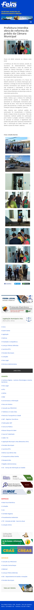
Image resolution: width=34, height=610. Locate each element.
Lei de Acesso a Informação (10, 400)
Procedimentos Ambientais (10, 517)
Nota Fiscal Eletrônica (8, 502)
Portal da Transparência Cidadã (11, 415)
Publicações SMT (7, 423)
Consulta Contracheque (9, 565)
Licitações (5, 356)
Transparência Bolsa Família (10, 456)
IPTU (3, 389)
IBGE (3, 397)
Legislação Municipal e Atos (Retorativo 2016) (15, 441)
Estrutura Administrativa (9, 364)
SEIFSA (4, 393)
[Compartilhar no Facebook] (8, 283)
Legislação (5, 334)
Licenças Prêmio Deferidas (10, 573)
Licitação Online (7, 525)
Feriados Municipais (8, 353)
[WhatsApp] (26, 283)
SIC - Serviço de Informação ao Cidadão (13, 467)
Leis (3, 510)
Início (3, 327)
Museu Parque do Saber (9, 430)
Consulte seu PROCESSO (9, 408)
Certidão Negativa (7, 514)
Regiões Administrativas (9, 464)
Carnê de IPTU (6, 349)
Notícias (4, 338)
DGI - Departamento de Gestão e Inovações (14, 576)
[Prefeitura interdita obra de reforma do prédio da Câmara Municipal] (17, 145)
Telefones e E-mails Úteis (9, 412)
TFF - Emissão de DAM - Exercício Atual (13, 521)
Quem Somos (6, 330)
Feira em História (7, 404)
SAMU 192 (5, 438)
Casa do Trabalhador (8, 434)
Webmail (4, 569)
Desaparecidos (6, 460)
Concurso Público (7, 427)
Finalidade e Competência (10, 342)
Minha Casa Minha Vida (9, 453)
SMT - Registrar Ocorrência (10, 419)
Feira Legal (5, 360)
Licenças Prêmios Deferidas (10, 345)
